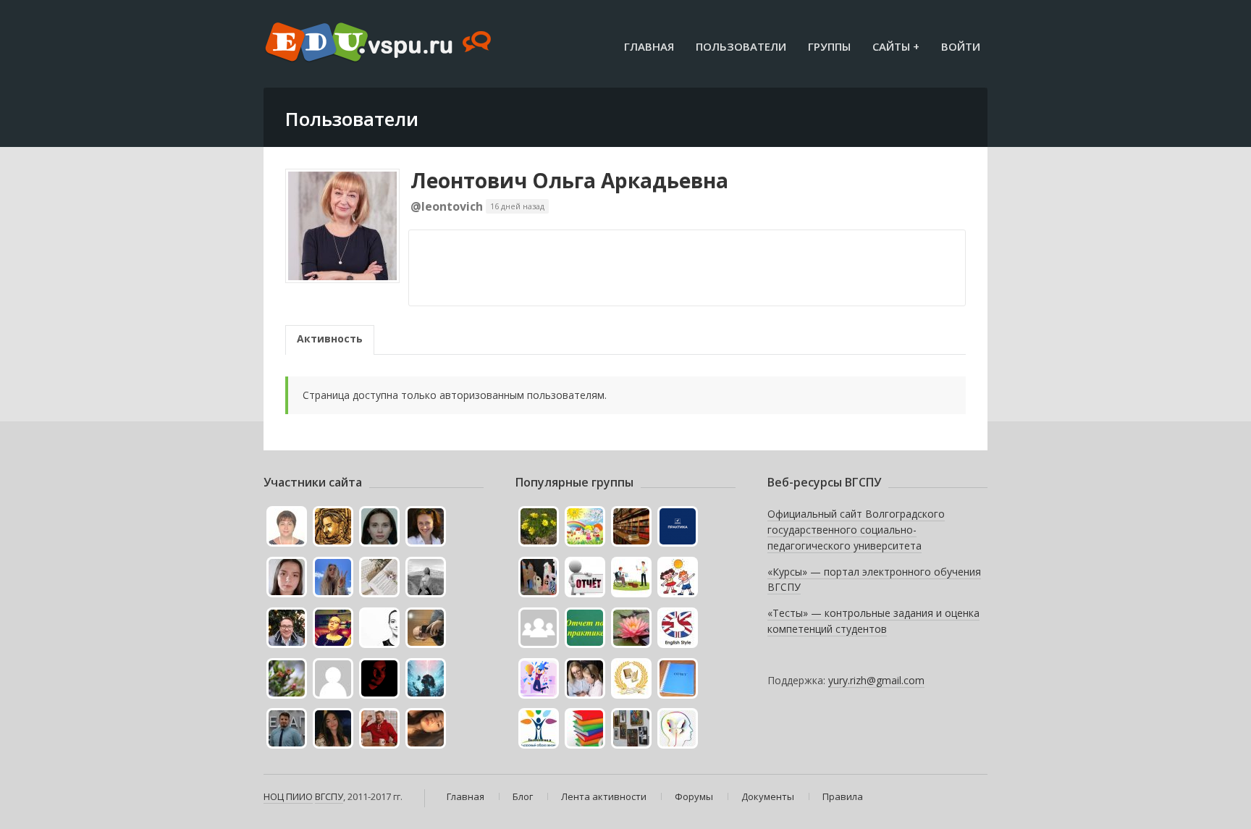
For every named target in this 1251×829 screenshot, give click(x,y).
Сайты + (895, 46)
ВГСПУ (329, 796)
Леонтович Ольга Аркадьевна (569, 180)
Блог (523, 796)
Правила (842, 796)
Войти (960, 46)
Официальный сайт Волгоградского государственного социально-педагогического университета (856, 529)
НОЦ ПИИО (288, 796)
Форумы (694, 796)
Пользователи (741, 46)
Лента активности (603, 796)
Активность (330, 338)
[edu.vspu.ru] (380, 43)
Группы (829, 46)
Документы (767, 796)
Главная (649, 46)
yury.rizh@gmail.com (876, 680)
